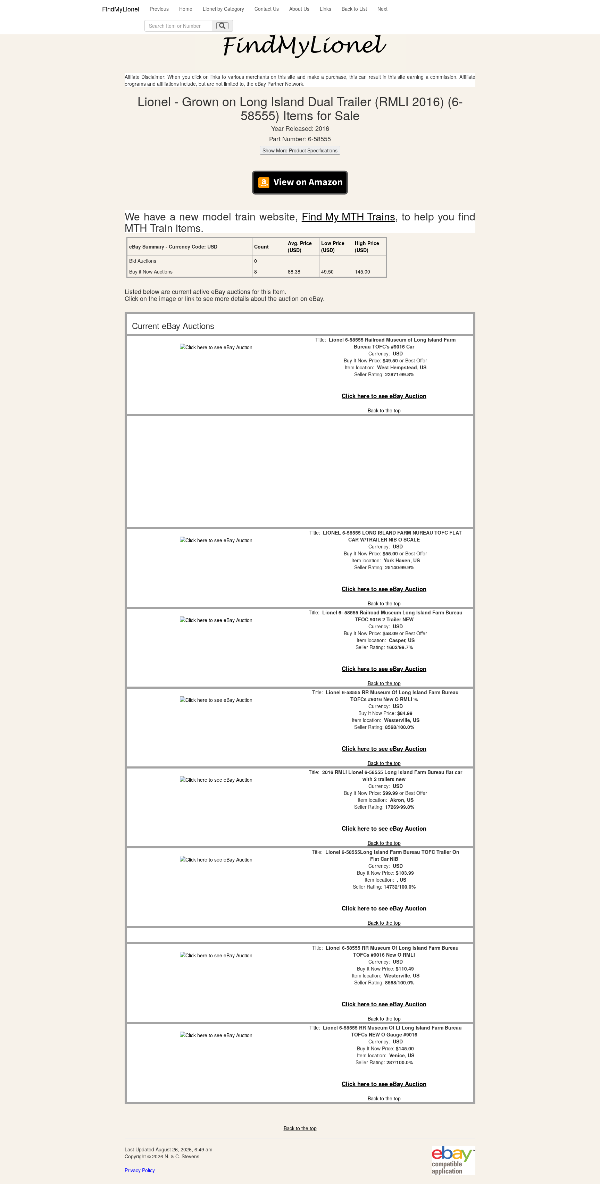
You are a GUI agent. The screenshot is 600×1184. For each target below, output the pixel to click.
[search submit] (222, 25)
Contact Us (267, 8)
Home (185, 8)
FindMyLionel (120, 8)
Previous (159, 8)
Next (382, 8)
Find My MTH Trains (348, 216)
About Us (299, 8)
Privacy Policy (140, 1170)
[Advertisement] (216, 471)
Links (325, 8)
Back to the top (384, 410)
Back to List (354, 8)
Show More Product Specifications (300, 150)
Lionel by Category (223, 8)
